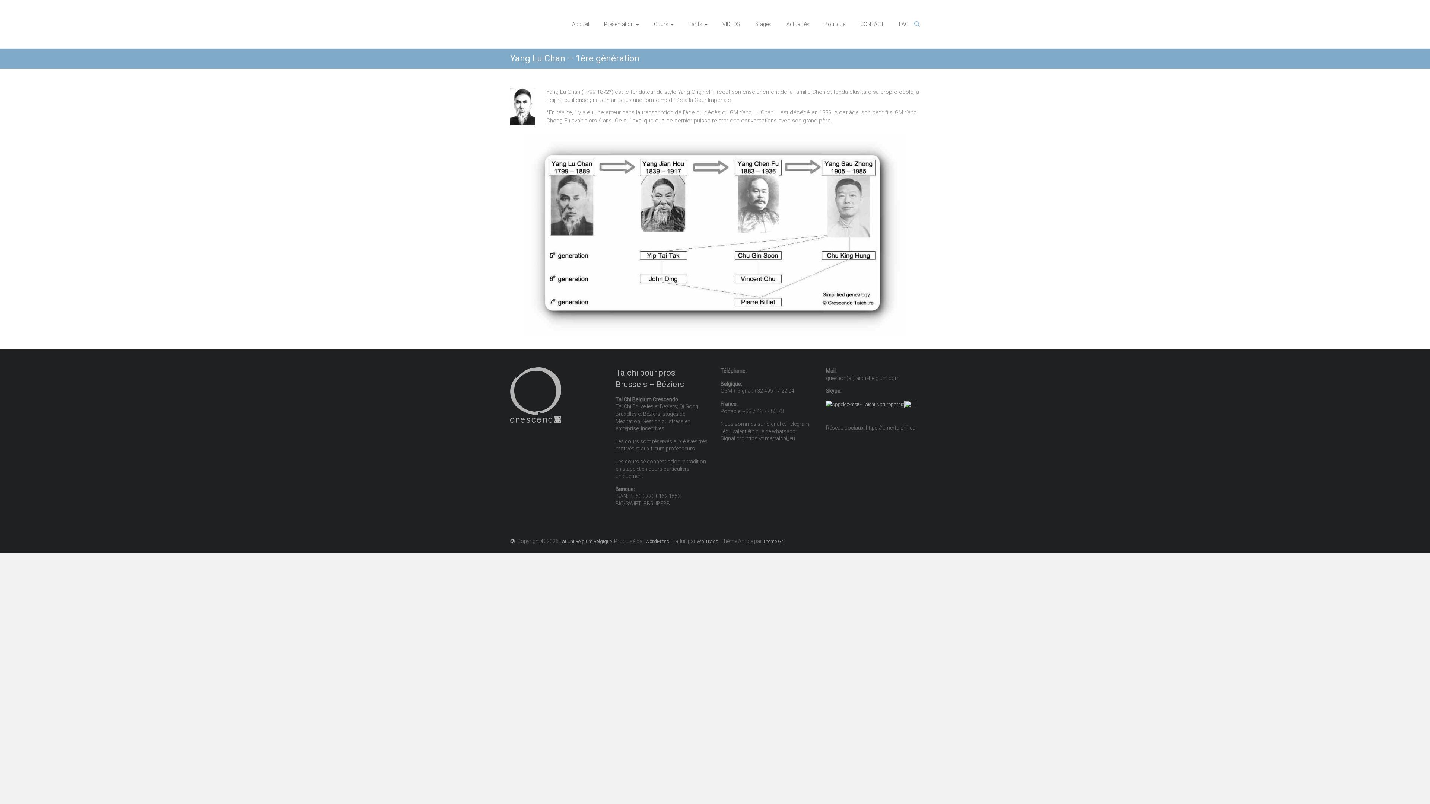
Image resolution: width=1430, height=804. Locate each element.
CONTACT (872, 24)
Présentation (619, 24)
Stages (763, 24)
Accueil (580, 24)
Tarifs (695, 24)
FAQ (904, 24)
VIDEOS (731, 24)
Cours (661, 24)
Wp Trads (707, 541)
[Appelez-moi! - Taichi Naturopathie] (865, 404)
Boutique (834, 24)
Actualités (798, 24)
